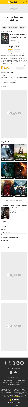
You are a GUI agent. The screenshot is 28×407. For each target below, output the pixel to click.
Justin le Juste (4, 243)
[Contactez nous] (22, 363)
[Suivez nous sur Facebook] (6, 363)
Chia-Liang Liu (15, 36)
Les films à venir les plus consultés (14, 247)
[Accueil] (12, 2)
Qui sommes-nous (10, 389)
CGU (2, 390)
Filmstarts (5, 380)
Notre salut (3, 229)
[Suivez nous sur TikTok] (18, 363)
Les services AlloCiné (9, 393)
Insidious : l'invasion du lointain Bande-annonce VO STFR (7, 177)
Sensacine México (12, 384)
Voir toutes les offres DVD (6, 31)
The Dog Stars (13, 207)
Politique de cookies (12, 390)
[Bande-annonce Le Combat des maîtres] (5, 38)
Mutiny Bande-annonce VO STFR (7, 159)
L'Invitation (3, 221)
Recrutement (17, 389)
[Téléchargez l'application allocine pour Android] (16, 372)
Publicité (23, 389)
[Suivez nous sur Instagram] (14, 363)
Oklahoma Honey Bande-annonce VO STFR (21, 159)
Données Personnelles (6, 392)
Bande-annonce (13, 212)
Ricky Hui (12, 39)
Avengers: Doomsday (6, 232)
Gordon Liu (15, 37)
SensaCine (19, 380)
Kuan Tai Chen (22, 37)
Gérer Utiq (17, 393)
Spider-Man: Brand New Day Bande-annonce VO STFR (7, 195)
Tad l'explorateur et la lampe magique (9, 237)
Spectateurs (10, 46)
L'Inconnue (3, 234)
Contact (3, 389)
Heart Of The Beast (5, 226)
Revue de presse (15, 392)
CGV (6, 390)
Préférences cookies (21, 390)
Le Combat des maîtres (17, 34)
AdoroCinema (19, 382)
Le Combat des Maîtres (14, 19)
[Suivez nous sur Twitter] (10, 363)
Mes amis (17, 46)
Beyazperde (6, 382)
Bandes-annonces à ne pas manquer (14, 200)
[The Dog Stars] (5, 213)
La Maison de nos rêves (6, 224)
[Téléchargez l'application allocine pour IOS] (12, 372)
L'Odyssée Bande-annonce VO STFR (21, 177)
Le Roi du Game (4, 240)
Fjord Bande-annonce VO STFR (21, 195)
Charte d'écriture (23, 392)
